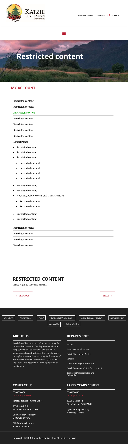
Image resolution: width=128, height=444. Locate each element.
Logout (101, 15)
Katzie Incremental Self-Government (84, 368)
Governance (25, 318)
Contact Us (54, 324)
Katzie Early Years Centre (62, 318)
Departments (20, 141)
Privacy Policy (72, 324)
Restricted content (23, 100)
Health (70, 345)
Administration (117, 318)
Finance (70, 359)
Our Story (8, 318)
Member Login (86, 15)
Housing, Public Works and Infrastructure (40, 195)
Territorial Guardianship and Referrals (80, 374)
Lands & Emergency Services (80, 363)
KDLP (41, 318)
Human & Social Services (78, 349)
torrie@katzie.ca (75, 395)
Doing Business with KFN (92, 318)
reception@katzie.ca (22, 395)
